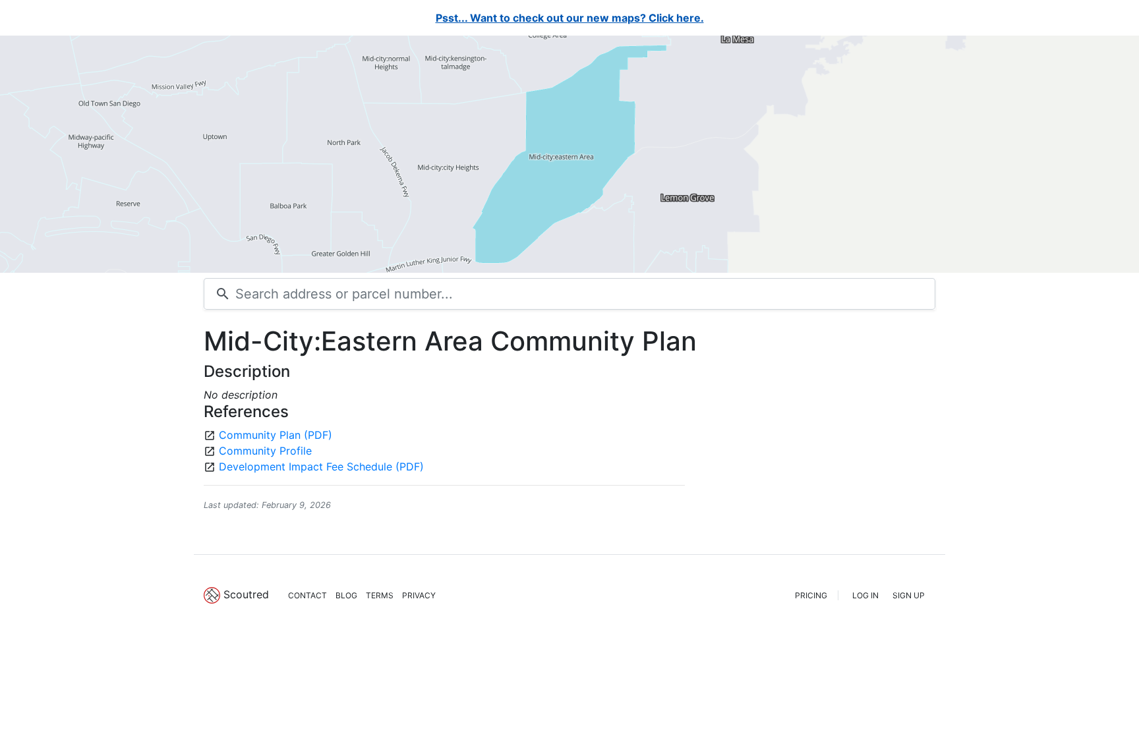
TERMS (380, 595)
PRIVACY (419, 595)
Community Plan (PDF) (275, 434)
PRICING (811, 595)
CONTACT (307, 595)
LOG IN (865, 595)
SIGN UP (908, 595)
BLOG (346, 595)
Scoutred (246, 594)
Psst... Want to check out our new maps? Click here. (570, 17)
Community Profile (265, 450)
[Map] (569, 154)
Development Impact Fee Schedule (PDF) (321, 466)
